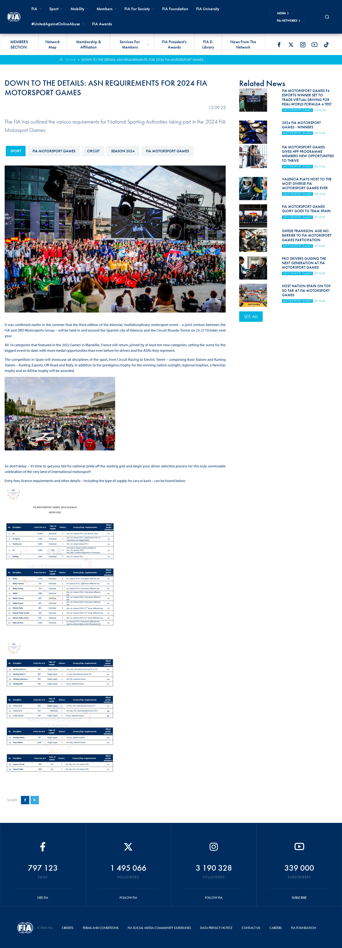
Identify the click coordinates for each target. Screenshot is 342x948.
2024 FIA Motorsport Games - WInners (301, 125)
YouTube (314, 44)
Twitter (290, 44)
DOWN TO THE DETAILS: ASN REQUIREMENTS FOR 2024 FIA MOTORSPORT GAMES (142, 59)
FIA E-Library (208, 44)
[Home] (13, 16)
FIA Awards (102, 23)
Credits (67, 928)
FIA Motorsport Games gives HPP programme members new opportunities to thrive (308, 154)
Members (104, 8)
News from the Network (243, 44)
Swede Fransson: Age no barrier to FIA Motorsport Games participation (307, 235)
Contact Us (251, 928)
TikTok (326, 44)
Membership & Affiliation (88, 44)
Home (71, 59)
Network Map (52, 44)
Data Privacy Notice (216, 928)
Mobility (77, 8)
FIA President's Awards (174, 44)
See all (251, 316)
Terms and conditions (100, 928)
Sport (15, 151)
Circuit (93, 151)
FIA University (207, 8)
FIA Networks (287, 21)
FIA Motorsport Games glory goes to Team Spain (306, 208)
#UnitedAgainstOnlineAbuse (55, 23)
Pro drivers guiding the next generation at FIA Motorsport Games (304, 263)
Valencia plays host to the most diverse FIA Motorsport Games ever (307, 183)
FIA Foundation (175, 8)
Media (281, 13)
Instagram (302, 44)
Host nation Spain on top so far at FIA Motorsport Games (306, 290)
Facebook (278, 44)
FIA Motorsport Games (54, 151)
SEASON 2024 (122, 151)
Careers (275, 928)
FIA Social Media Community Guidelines (159, 928)
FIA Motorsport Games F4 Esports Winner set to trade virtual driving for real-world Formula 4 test (307, 97)
